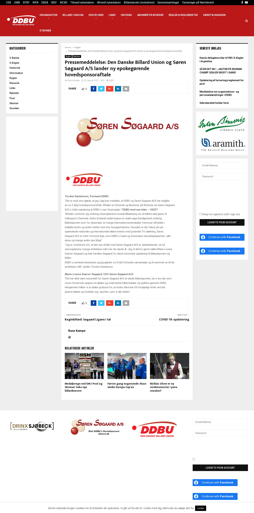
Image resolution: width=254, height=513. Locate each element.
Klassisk (14, 83)
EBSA (44, 2)
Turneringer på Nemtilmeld (198, 2)
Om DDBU (126, 15)
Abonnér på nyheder (150, 15)
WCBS (63, 2)
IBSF (54, 2)
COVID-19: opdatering (174, 319)
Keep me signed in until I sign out (221, 214)
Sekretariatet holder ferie (214, 103)
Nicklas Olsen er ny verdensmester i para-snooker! (164, 387)
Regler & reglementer (183, 15)
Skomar (14, 103)
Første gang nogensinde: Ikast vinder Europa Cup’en (126, 385)
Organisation (48, 15)
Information (16, 73)
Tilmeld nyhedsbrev (82, 2)
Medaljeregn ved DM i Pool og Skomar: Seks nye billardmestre (83, 387)
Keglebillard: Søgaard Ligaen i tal (88, 319)
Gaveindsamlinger (168, 2)
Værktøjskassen (214, 15)
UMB (17, 2)
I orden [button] (200, 508)
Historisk (15, 67)
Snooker (14, 108)
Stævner (45, 30)
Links (112, 15)
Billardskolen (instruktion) (139, 2)
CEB (8, 2)
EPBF (26, 2)
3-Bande (14, 57)
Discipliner (96, 15)
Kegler (68, 56)
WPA (35, 2)
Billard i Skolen (73, 15)
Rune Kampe (74, 80)
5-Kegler (15, 62)
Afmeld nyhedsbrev (109, 2)
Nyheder (76, 56)
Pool (12, 98)
